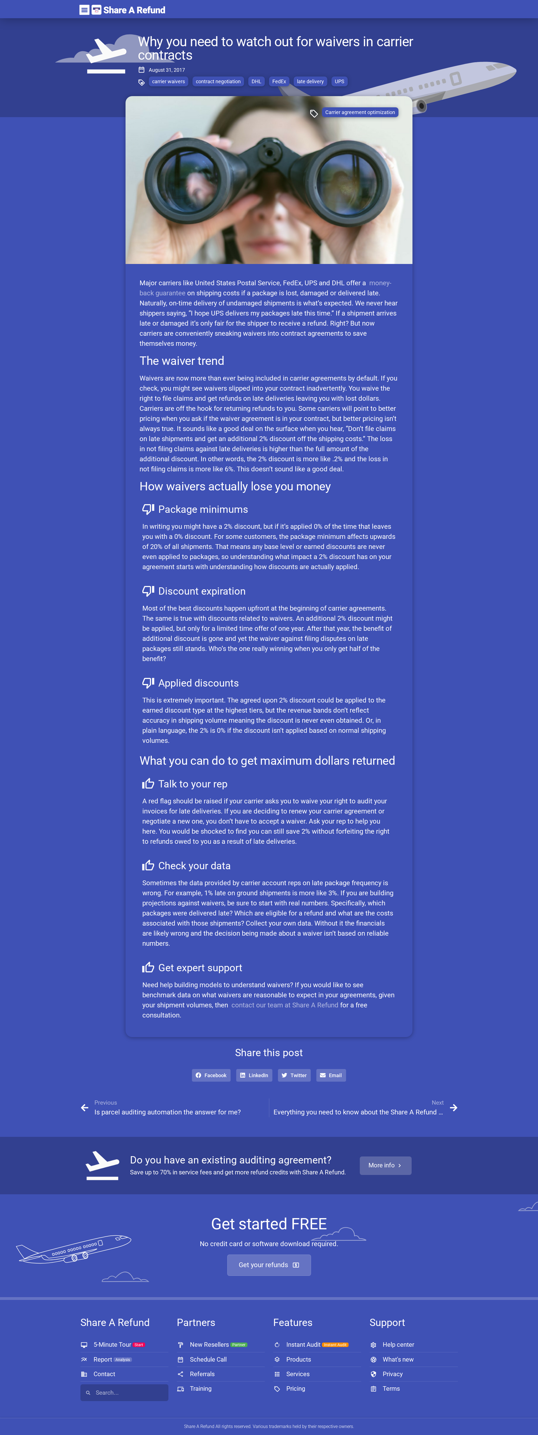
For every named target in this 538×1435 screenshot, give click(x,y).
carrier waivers (168, 81)
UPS (339, 81)
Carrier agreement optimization (360, 112)
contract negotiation (218, 81)
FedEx (279, 81)
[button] (211, 1075)
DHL (256, 81)
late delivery (310, 81)
